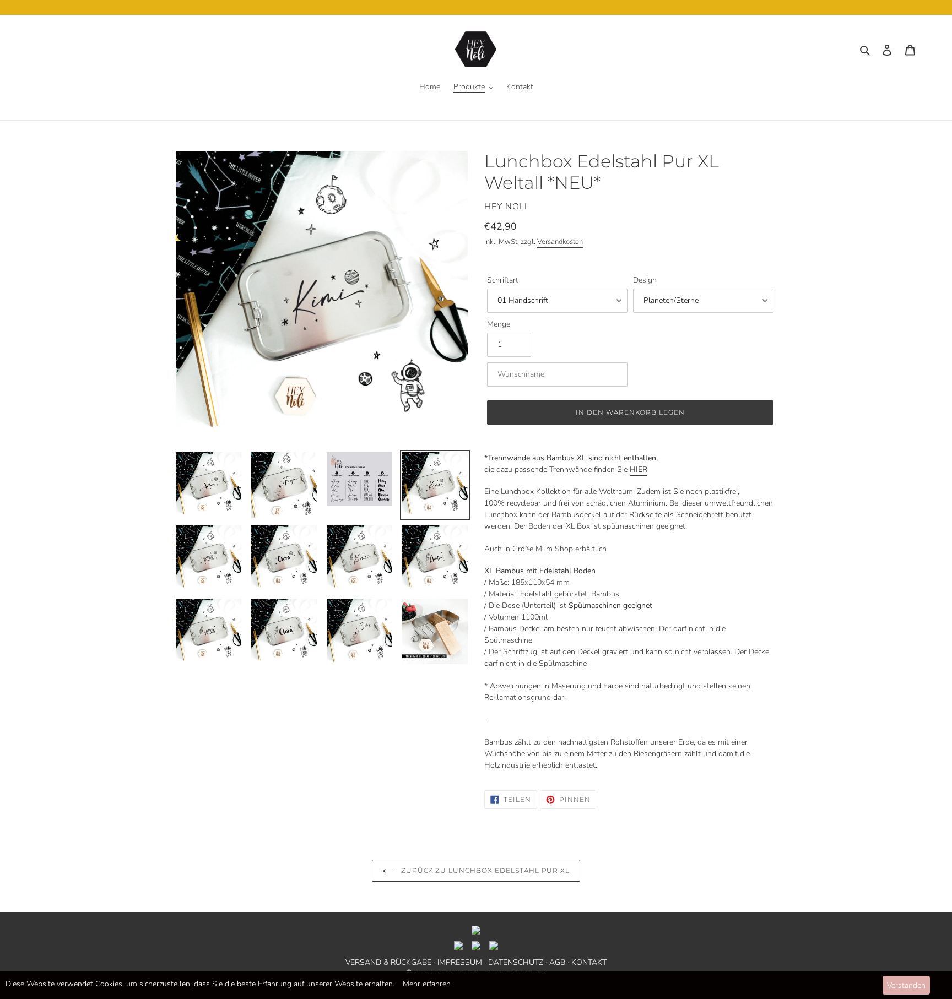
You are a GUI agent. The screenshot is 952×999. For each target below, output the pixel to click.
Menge (498, 324)
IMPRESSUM (459, 962)
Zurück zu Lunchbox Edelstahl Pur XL (484, 870)
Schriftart (502, 280)
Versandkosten (560, 242)
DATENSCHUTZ (515, 962)
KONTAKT (589, 962)
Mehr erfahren (427, 984)
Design (645, 280)
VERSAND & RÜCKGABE (388, 962)
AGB (557, 962)
